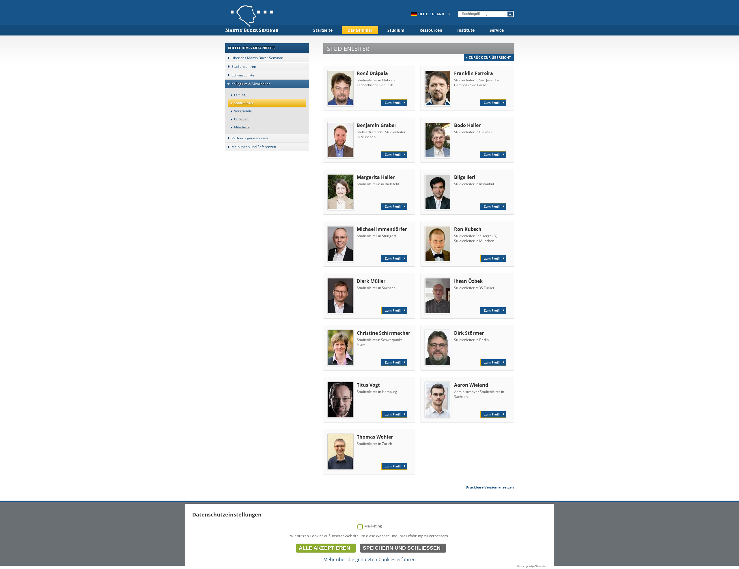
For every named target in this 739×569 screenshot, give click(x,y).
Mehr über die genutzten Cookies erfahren (369, 559)
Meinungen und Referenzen (254, 146)
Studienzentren (244, 66)
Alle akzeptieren (324, 548)
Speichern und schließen (402, 548)
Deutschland (431, 14)
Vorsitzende (243, 111)
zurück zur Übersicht (490, 57)
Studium (395, 30)
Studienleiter (243, 103)
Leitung (239, 95)
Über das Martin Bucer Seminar (257, 57)
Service (497, 30)
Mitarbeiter (242, 127)
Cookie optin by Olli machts (532, 566)
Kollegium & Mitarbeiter (251, 83)
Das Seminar (360, 30)
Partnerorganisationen (250, 138)
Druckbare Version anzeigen (490, 487)
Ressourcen (430, 30)
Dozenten (241, 119)
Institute (466, 30)
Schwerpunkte (243, 75)
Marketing (373, 526)
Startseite (323, 30)
